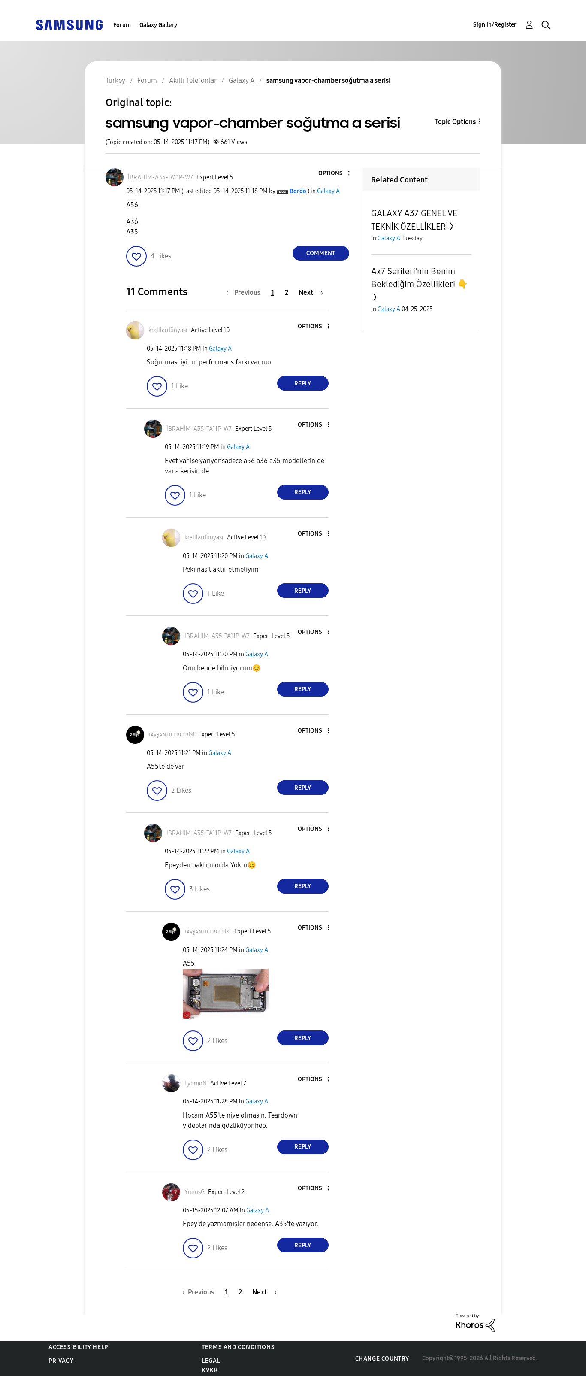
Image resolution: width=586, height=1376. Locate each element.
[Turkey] (69, 24)
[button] (334, 174)
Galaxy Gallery (158, 25)
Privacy (60, 1360)
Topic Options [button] (455, 122)
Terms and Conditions (238, 1347)
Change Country (382, 1358)
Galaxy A (328, 191)
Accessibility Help (78, 1347)
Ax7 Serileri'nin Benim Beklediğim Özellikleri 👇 (419, 277)
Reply (302, 383)
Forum (122, 25)
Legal (211, 1360)
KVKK (210, 1370)
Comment (320, 253)
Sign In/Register (495, 24)
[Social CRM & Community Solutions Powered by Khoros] (475, 1322)
